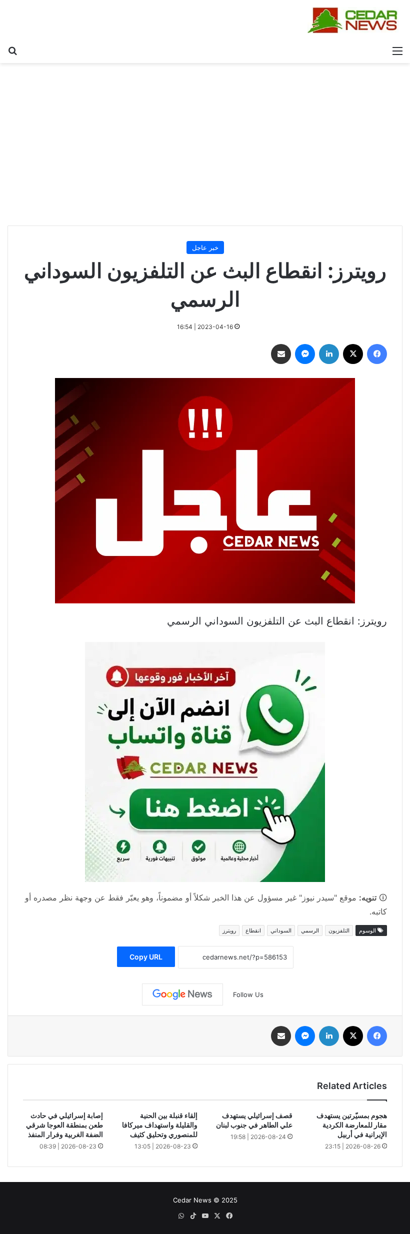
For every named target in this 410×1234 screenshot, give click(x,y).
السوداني (281, 930)
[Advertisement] (205, 148)
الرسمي (310, 930)
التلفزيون (339, 930)
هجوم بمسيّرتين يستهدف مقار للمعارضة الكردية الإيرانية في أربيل (351, 1124)
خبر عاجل (205, 248)
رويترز (229, 930)
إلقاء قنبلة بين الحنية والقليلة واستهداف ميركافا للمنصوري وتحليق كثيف (160, 1124)
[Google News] (182, 995)
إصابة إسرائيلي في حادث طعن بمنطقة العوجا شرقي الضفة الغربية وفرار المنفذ (64, 1124)
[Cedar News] (355, 20)
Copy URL (146, 956)
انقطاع (253, 930)
